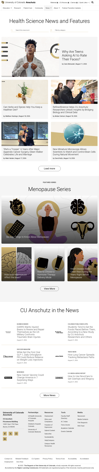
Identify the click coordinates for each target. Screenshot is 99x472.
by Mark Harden (8, 158)
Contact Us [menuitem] (8, 459)
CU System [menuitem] (35, 459)
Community (39, 8)
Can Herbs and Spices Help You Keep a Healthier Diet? (22, 108)
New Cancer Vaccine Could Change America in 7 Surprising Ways (30, 377)
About (56, 8)
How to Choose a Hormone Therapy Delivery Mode (46, 274)
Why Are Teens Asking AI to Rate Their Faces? (74, 55)
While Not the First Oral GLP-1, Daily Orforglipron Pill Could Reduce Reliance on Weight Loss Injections (30, 356)
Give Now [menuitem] (19, 462)
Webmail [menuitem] (53, 2)
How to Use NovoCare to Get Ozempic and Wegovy (81, 377)
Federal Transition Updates (71, 8)
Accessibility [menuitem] (72, 459)
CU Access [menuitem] (64, 2)
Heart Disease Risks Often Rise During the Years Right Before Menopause (81, 273)
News (48, 8)
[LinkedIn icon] (5, 439)
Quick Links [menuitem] (83, 2)
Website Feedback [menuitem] (21, 459)
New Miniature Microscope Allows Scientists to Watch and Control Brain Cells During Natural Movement (74, 152)
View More (49, 288)
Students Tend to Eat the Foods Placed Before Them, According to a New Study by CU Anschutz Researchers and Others (81, 332)
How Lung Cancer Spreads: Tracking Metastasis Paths (81, 356)
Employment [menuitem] (9, 462)
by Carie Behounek (68, 64)
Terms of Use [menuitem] (60, 459)
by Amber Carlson (59, 116)
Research (17, 8)
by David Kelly (58, 158)
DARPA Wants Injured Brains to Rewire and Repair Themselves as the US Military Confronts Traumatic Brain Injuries (30, 332)
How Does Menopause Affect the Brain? (15, 276)
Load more (49, 168)
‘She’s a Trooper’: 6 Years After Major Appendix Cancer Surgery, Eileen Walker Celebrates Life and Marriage (23, 152)
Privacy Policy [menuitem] (47, 459)
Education (6, 8)
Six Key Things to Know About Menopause (27, 237)
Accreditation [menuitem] (84, 459)
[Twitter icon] (11, 433)
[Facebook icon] (6, 433)
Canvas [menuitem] (73, 2)
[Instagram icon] (17, 433)
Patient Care (28, 8)
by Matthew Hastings (10, 116)
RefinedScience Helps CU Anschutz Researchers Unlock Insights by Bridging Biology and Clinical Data (73, 110)
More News (49, 395)
